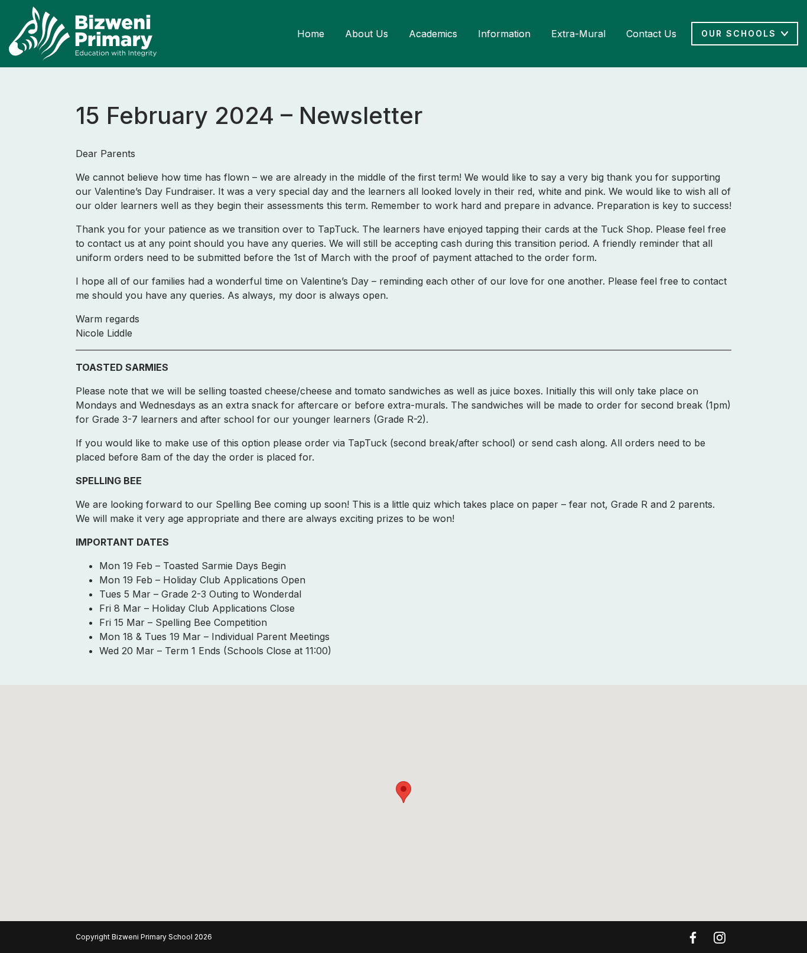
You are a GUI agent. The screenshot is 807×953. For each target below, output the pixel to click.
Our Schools (738, 33)
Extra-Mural (578, 34)
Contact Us (651, 34)
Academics (433, 34)
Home (310, 34)
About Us (366, 34)
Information (504, 34)
